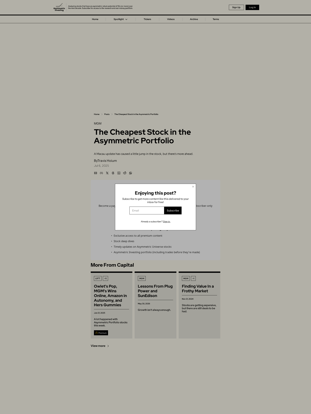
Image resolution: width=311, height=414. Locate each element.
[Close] (193, 186)
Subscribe (173, 210)
